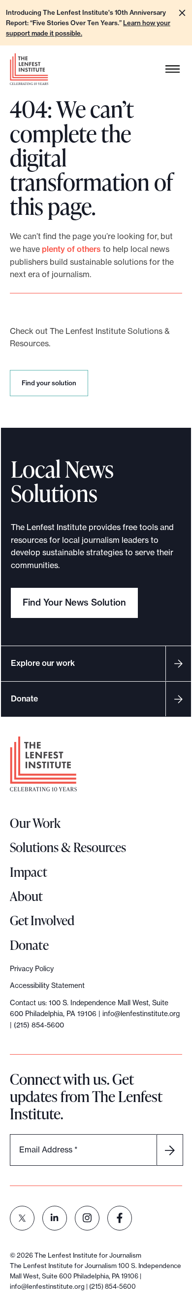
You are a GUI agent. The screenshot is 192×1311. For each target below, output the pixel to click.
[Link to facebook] (119, 1218)
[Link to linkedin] (54, 1218)
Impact (28, 872)
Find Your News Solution (74, 602)
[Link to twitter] (22, 1218)
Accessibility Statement (47, 985)
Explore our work (43, 663)
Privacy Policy (32, 968)
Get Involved (42, 920)
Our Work (35, 823)
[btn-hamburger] (173, 69)
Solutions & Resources (68, 847)
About (26, 896)
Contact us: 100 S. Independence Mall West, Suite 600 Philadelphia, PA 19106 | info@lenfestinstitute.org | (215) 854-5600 (95, 1013)
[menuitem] (22, 1218)
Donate (24, 698)
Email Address (48, 1149)
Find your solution (51, 387)
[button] (182, 13)
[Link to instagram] (87, 1218)
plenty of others (71, 249)
